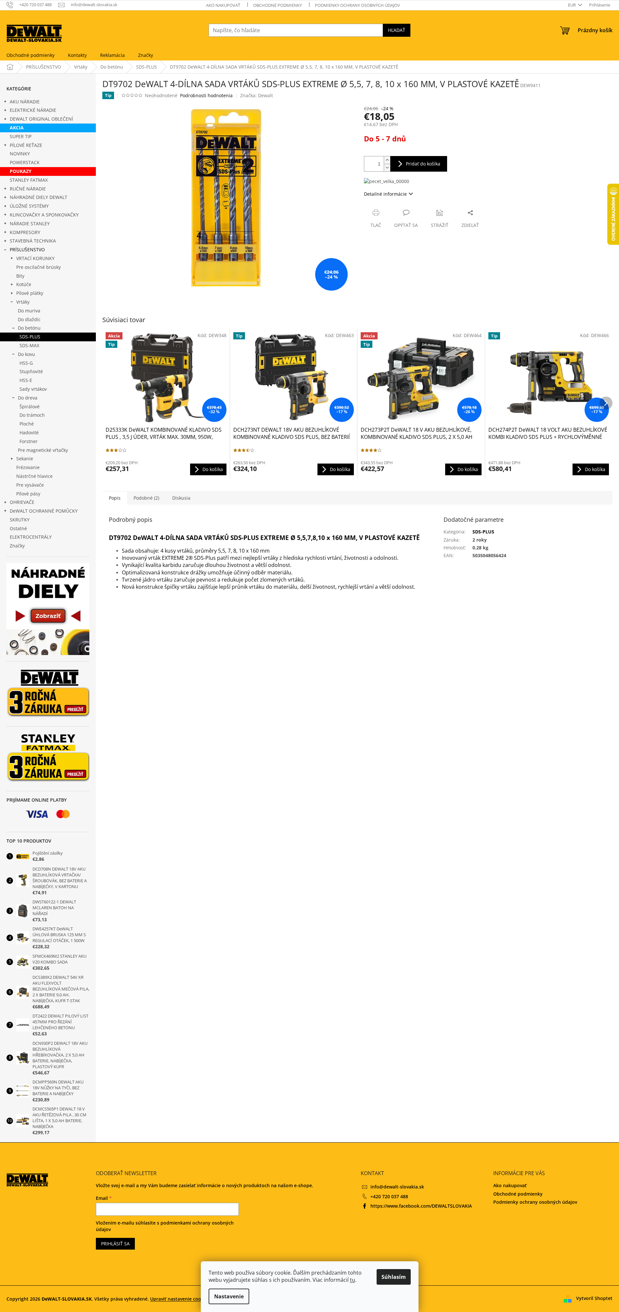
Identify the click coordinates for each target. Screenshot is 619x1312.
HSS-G (26, 363)
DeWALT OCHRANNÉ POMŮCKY (44, 511)
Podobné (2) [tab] (146, 498)
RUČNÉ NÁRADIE (28, 189)
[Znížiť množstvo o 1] (387, 167)
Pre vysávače (30, 485)
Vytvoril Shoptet (594, 1298)
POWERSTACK (25, 162)
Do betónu (29, 328)
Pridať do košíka (423, 164)
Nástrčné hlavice (34, 476)
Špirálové (29, 406)
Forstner (28, 441)
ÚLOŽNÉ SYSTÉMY (29, 206)
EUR (572, 5)
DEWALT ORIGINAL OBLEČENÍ (41, 119)
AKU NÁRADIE (25, 101)
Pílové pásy (28, 494)
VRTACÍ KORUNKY (35, 258)
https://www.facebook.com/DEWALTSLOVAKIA (421, 1206)
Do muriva (29, 311)
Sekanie (24, 458)
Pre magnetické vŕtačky (43, 450)
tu (352, 1279)
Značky (17, 546)
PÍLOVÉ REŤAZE (26, 145)
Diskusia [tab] (181, 498)
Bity (20, 276)
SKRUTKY (20, 520)
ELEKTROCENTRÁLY (31, 537)
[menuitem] (30, 55)
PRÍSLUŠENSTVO (27, 249)
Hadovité (29, 432)
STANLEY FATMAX (29, 180)
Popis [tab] (115, 498)
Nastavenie (229, 1296)
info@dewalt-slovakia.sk (397, 1187)
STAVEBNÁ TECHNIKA (33, 241)
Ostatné (18, 528)
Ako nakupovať (223, 5)
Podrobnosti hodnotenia (206, 95)
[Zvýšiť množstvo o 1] (387, 160)
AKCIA (17, 128)
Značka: (256, 95)
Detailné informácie (385, 194)
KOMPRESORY (25, 232)
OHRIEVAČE (22, 502)
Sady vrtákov (33, 389)
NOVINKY (20, 154)
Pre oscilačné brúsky (38, 267)
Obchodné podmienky (277, 5)
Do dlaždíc (29, 319)
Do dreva (27, 398)
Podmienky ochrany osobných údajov (357, 5)
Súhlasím (393, 1276)
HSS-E (25, 380)
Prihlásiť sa (115, 1243)
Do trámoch (32, 415)
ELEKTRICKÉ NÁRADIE (33, 110)
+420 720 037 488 (389, 1196)
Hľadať (396, 30)
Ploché (26, 424)
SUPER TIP (21, 136)
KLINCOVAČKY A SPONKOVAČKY (44, 215)
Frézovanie (28, 467)
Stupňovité (31, 371)
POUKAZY (21, 171)
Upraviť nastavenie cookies (180, 1299)
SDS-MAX (29, 345)
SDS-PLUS (29, 337)
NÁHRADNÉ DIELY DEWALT (38, 197)
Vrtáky (23, 302)
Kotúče (23, 284)
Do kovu (26, 354)
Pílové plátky (29, 293)
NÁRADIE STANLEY (30, 223)
